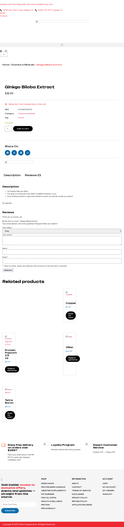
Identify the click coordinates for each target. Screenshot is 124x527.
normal (21, 117)
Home (5, 64)
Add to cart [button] (70, 315)
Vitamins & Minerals (22, 64)
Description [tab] (12, 175)
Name (5, 248)
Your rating (7, 227)
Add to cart (23, 129)
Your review (7, 235)
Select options (12, 369)
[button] (62, 45)
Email (5, 257)
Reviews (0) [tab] (33, 175)
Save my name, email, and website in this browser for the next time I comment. (35, 266)
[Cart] (4, 54)
